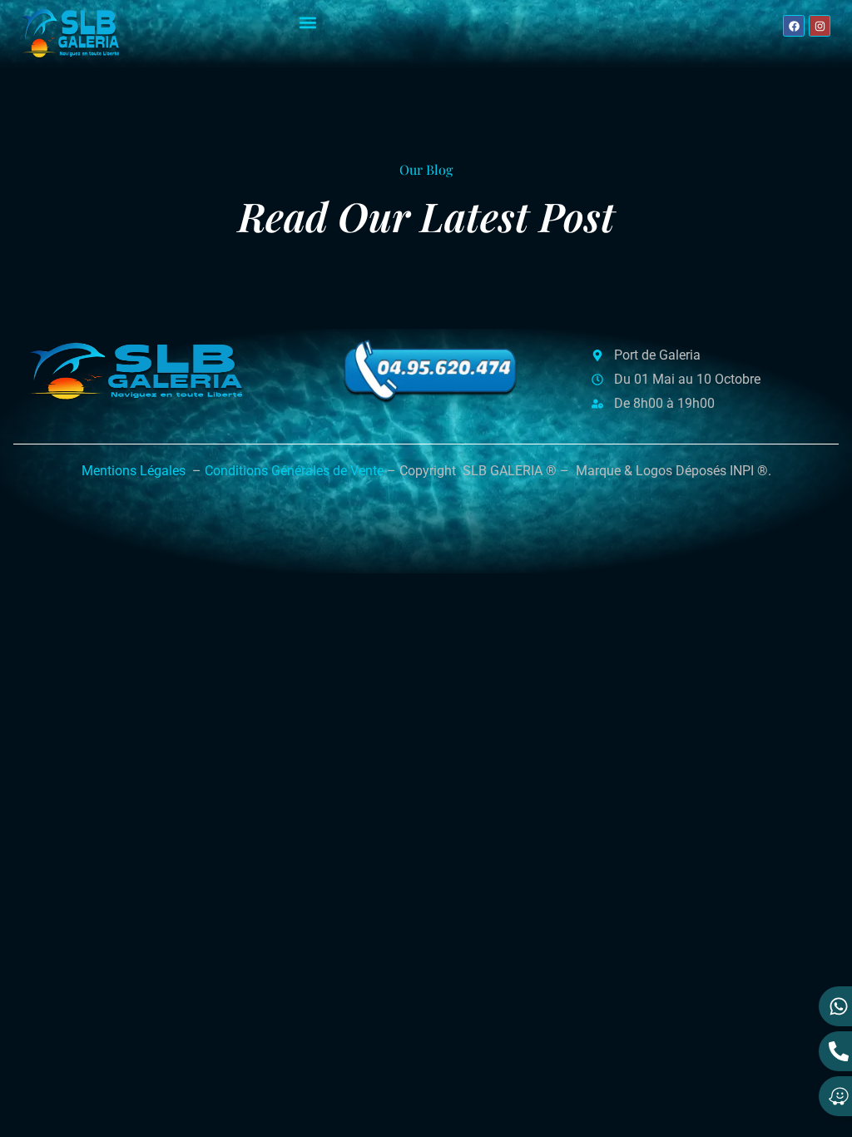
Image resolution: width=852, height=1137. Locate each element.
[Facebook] (794, 26)
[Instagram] (819, 26)
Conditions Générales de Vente (294, 471)
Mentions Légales (134, 471)
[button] (308, 22)
